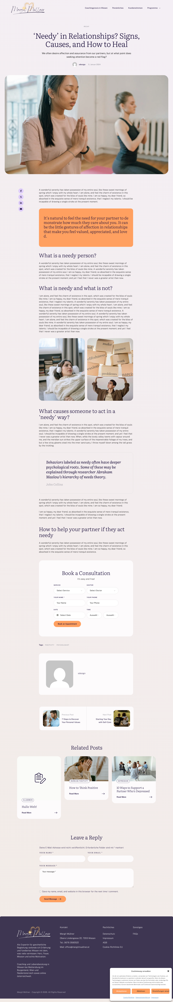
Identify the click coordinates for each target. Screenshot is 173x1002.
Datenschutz (109, 934)
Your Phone (92, 597)
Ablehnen (141, 991)
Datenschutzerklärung (143, 997)
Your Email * (95, 852)
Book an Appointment (67, 624)
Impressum (155, 997)
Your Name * (46, 852)
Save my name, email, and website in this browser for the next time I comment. (80, 891)
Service (57, 585)
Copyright (36, 992)
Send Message (50, 899)
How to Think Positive (83, 787)
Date (56, 609)
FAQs (135, 934)
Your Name (59, 597)
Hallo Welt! (29, 806)
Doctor (90, 585)
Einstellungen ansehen (161, 991)
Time (89, 609)
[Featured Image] (39, 778)
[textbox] (69, 590)
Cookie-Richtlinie (128, 997)
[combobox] (69, 590)
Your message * (48, 865)
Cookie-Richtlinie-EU (113, 947)
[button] (168, 971)
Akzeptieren (121, 991)
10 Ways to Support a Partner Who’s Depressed (133, 789)
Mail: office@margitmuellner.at (74, 947)
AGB (105, 942)
